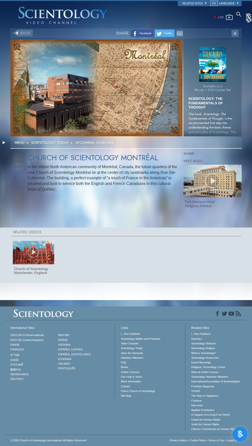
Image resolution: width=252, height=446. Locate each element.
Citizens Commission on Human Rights (214, 429)
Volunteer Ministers (132, 357)
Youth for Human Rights (205, 424)
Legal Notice (234, 440)
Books (124, 367)
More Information (131, 381)
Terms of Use (216, 440)
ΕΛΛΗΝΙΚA (64, 358)
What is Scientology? (203, 353)
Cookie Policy (197, 440)
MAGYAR (63, 335)
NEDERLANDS (19, 374)
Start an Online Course (205, 372)
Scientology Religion (203, 348)
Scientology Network (203, 343)
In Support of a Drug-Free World (210, 414)
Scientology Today (132, 348)
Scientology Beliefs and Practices (140, 338)
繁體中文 (15, 369)
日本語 (14, 359)
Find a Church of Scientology (138, 391)
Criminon (196, 400)
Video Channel (129, 343)
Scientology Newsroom (205, 357)
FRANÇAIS (17, 349)
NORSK (63, 340)
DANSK (14, 344)
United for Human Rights (205, 419)
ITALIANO (64, 363)
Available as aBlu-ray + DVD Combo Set (213, 88)
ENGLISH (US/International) (27, 335)
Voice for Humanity (132, 353)
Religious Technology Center (208, 367)
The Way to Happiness (205, 395)
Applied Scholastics (202, 410)
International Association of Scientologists (215, 381)
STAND (195, 391)
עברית (14, 355)
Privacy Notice (178, 440)
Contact (125, 386)
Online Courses (130, 372)
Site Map (126, 395)
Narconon (197, 405)
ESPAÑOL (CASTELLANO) (74, 354)
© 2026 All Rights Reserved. (48, 440)
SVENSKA (64, 344)
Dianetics (196, 338)
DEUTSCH (16, 378)
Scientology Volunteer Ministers (209, 376)
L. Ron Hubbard (130, 333)
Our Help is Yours (131, 376)
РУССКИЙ (16, 364)
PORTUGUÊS (66, 368)
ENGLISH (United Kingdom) (27, 340)
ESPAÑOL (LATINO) (70, 349)
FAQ (123, 362)
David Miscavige (201, 362)
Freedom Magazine (202, 386)
